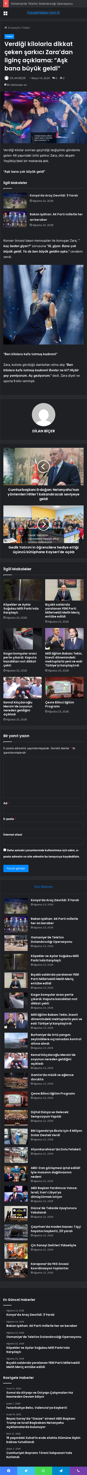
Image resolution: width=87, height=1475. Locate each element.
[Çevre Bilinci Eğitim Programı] (64, 687)
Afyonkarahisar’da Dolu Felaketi (56, 1149)
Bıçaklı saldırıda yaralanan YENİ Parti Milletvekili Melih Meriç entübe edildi (62, 610)
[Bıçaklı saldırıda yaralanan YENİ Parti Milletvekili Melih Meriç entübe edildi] (64, 590)
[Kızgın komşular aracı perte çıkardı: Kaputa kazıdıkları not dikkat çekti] (22, 638)
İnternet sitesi (12, 834)
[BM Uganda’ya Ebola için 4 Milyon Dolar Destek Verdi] (16, 1136)
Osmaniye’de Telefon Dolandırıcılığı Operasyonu (42, 3)
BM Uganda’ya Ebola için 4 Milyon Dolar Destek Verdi (56, 1133)
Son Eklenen (43, 887)
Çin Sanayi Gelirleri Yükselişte (53, 1245)
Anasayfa (13, 27)
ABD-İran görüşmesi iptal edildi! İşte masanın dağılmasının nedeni (55, 1172)
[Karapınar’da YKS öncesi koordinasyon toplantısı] (16, 1269)
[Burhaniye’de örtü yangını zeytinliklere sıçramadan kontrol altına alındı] (16, 1040)
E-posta (9, 818)
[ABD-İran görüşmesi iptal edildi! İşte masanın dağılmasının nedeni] (16, 1174)
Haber (26, 27)
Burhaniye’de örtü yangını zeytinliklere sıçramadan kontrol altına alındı (56, 1039)
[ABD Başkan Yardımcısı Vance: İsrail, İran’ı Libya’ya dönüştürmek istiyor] (16, 1194)
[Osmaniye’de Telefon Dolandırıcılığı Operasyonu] (16, 943)
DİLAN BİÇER (18, 78)
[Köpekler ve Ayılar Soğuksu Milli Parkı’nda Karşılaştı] (22, 590)
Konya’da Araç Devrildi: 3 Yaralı (54, 195)
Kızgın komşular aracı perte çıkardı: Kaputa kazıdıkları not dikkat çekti (20, 659)
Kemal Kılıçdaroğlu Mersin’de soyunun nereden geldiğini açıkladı (17, 708)
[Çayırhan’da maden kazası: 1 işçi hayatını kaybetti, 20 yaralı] (16, 1232)
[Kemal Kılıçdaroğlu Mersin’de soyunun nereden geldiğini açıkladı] (22, 687)
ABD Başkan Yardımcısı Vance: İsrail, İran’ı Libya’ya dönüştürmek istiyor (54, 1192)
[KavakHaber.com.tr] (43, 12)
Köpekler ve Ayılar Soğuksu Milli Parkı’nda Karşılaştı (21, 608)
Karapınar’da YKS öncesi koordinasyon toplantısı (50, 1266)
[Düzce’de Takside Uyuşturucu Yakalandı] (16, 1214)
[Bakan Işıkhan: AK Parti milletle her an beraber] (15, 219)
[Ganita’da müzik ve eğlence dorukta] (16, 1080)
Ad (6, 803)
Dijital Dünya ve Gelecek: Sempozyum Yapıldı (50, 1114)
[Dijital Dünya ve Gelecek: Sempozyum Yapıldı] (16, 1118)
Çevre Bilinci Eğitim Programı (59, 704)
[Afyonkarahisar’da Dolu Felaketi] (16, 1155)
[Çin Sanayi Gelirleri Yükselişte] (16, 1251)
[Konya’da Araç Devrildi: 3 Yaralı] (15, 200)
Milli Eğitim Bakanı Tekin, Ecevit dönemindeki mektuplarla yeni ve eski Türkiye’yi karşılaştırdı (63, 659)
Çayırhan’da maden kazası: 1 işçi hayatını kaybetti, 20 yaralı (56, 1229)
